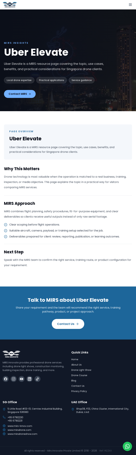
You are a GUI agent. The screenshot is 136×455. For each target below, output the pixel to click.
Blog (73, 380)
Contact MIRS (18, 94)
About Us (76, 364)
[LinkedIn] (30, 379)
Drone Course (79, 375)
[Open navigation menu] (130, 5)
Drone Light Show (81, 370)
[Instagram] (14, 379)
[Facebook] (6, 379)
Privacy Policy (79, 391)
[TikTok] (37, 379)
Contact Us (65, 324)
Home (74, 359)
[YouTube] (22, 379)
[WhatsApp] (127, 446)
